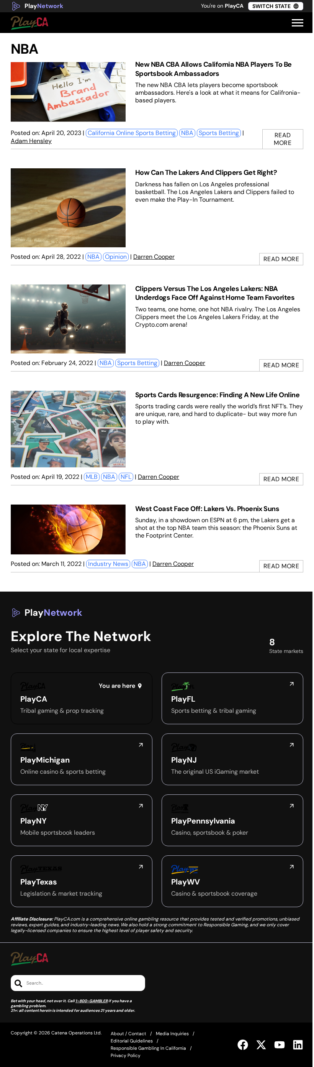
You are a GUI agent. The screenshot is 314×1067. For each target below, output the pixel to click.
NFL (126, 477)
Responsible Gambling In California (148, 1048)
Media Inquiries (172, 1034)
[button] (297, 23)
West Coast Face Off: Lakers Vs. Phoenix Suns (207, 508)
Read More (282, 139)
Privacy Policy (126, 1055)
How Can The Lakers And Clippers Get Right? (206, 172)
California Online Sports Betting (132, 133)
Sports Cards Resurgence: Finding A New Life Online (217, 395)
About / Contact (128, 1034)
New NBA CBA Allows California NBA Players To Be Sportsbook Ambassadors (213, 69)
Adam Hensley (31, 141)
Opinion (116, 257)
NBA (187, 133)
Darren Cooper (154, 257)
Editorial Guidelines (132, 1041)
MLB (92, 477)
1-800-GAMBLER (91, 1000)
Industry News (108, 564)
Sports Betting (219, 133)
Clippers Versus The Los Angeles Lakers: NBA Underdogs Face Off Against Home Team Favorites (214, 293)
